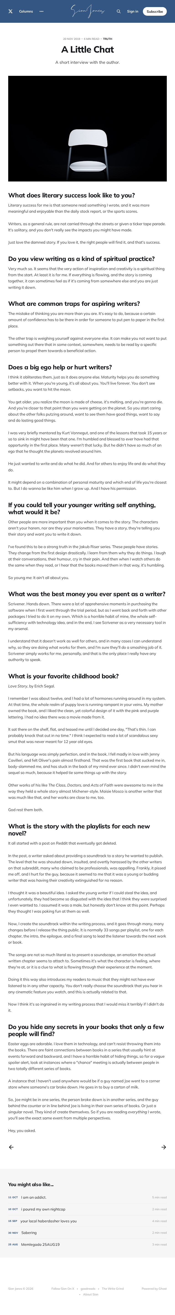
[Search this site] (118, 11)
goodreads (88, 1288)
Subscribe (155, 11)
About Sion (90, 1294)
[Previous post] (11, 1147)
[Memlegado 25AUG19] (87, 1244)
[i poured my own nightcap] (87, 1209)
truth (107, 39)
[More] (41, 11)
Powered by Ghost (154, 1288)
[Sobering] (87, 1232)
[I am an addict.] (87, 1197)
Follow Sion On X (62, 1288)
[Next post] (164, 1147)
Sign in (132, 11)
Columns (26, 11)
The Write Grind (113, 1288)
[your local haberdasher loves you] (87, 1221)
